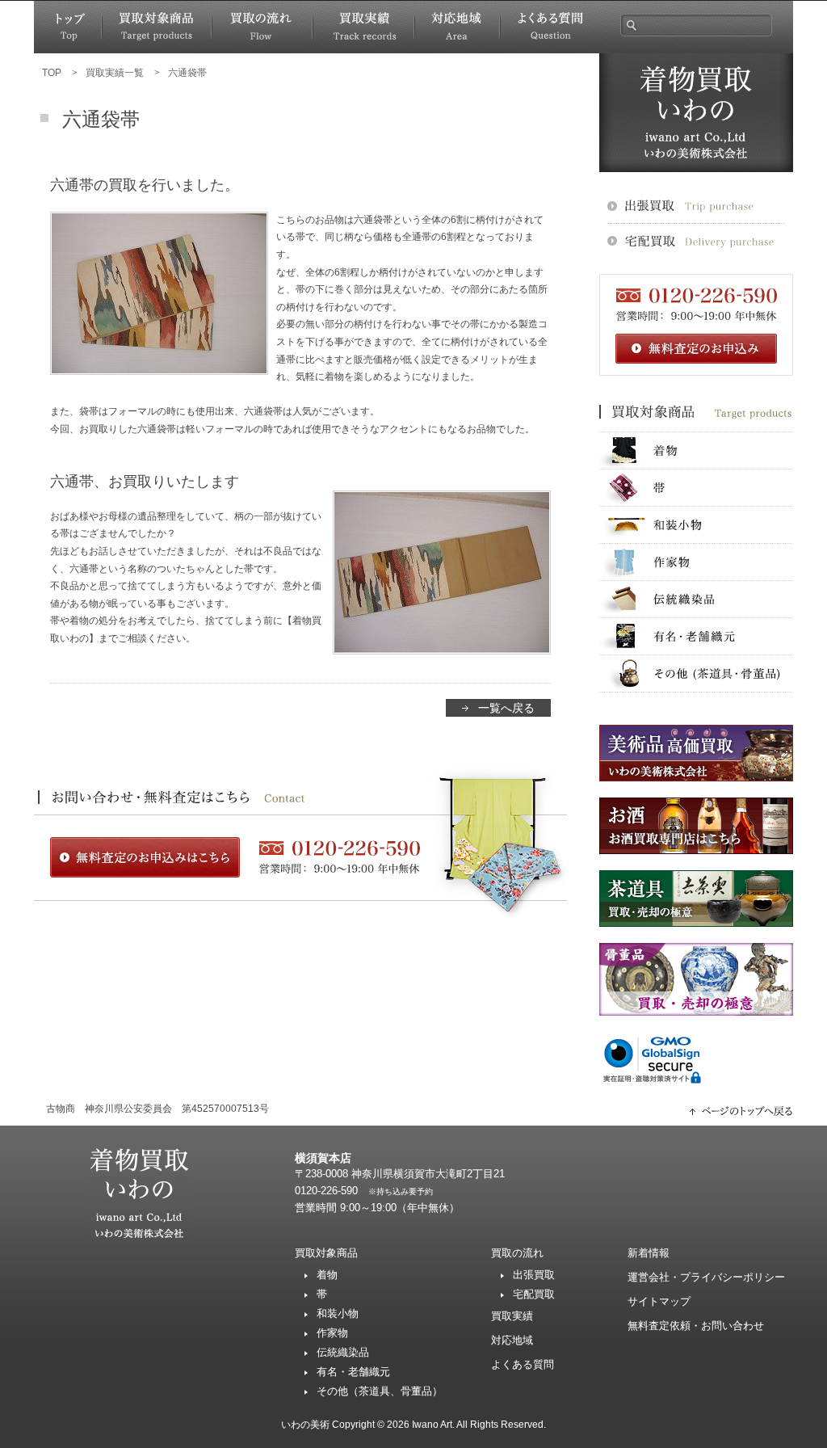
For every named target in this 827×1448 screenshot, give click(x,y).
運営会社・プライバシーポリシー (706, 1277)
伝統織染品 (696, 599)
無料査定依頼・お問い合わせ (696, 1326)
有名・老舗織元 (696, 636)
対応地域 (457, 27)
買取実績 (363, 27)
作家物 (696, 562)
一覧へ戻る (506, 707)
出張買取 (534, 1275)
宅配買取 (534, 1294)
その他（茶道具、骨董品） (380, 1391)
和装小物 (696, 525)
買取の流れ (262, 27)
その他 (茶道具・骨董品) (696, 673)
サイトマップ (659, 1301)
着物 (696, 450)
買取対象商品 (157, 27)
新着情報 (649, 1253)
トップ (68, 27)
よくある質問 (549, 27)
